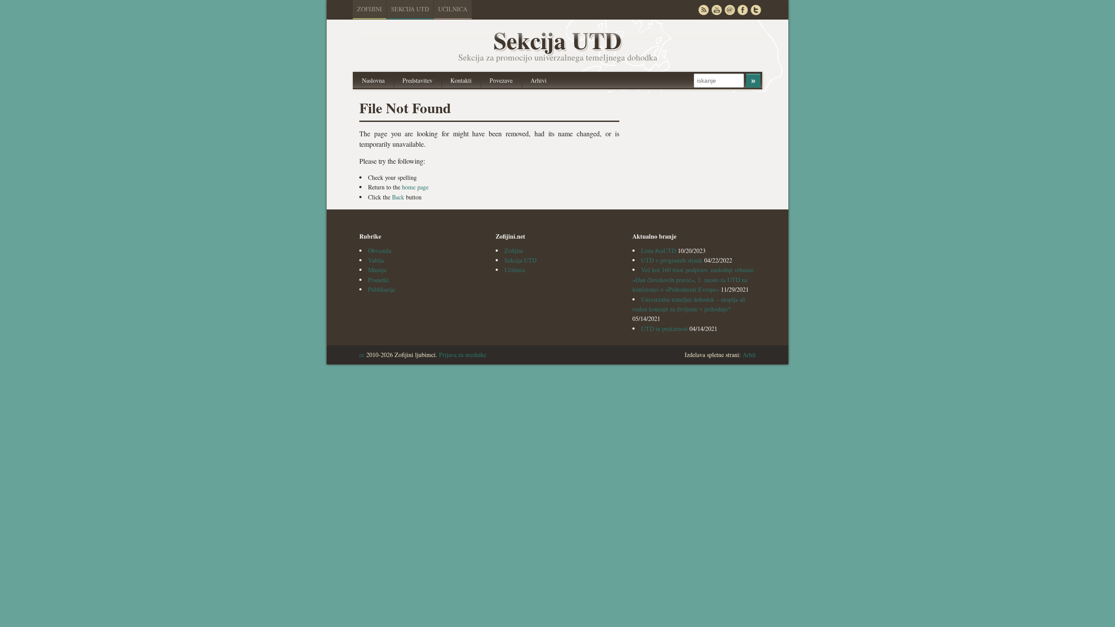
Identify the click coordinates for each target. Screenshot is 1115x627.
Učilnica (452, 9)
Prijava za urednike (463, 355)
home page (415, 187)
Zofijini (369, 9)
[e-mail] (729, 9)
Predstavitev (417, 80)
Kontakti (461, 80)
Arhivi (538, 80)
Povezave (501, 80)
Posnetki (378, 280)
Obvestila (379, 250)
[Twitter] (755, 9)
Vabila (376, 260)
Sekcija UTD (410, 9)
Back (398, 197)
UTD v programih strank (672, 260)
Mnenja (377, 270)
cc (362, 355)
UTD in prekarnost (664, 328)
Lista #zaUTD (658, 250)
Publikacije (381, 289)
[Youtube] (716, 9)
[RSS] (703, 9)
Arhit (749, 355)
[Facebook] (742, 9)
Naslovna (373, 80)
